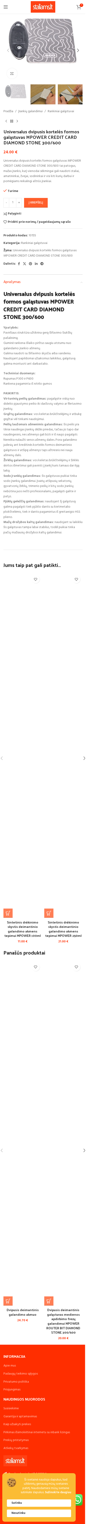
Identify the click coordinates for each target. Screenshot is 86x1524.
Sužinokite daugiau (58, 1492)
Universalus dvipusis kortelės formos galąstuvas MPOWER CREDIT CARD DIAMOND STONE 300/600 (40, 253)
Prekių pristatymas (16, 1440)
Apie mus (9, 1365)
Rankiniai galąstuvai (61, 111)
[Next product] (17, 121)
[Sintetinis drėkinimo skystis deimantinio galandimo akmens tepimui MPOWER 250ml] (63, 745)
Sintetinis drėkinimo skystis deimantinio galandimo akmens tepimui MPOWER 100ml (22, 929)
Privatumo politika (16, 1381)
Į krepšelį (36, 202)
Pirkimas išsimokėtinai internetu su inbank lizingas (36, 1432)
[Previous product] (6, 121)
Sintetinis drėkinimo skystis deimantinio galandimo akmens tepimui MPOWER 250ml (63, 929)
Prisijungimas (11, 1389)
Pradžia (8, 111)
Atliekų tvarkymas (15, 1448)
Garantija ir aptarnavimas (20, 1416)
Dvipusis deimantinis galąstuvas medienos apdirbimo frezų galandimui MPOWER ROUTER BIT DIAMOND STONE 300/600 (63, 1321)
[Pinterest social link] (30, 264)
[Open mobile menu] (5, 6)
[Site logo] (43, 7)
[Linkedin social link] (36, 264)
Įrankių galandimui (30, 111)
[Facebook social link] (19, 264)
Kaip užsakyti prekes (17, 1424)
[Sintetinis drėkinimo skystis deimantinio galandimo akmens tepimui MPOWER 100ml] (22, 745)
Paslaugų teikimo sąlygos (20, 1373)
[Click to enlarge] (12, 73)
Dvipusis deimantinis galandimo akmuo (23, 1312)
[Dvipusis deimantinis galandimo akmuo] (22, 1133)
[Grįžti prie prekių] (11, 121)
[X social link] (25, 264)
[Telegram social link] (42, 264)
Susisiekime (11, 1408)
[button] (8, 50)
